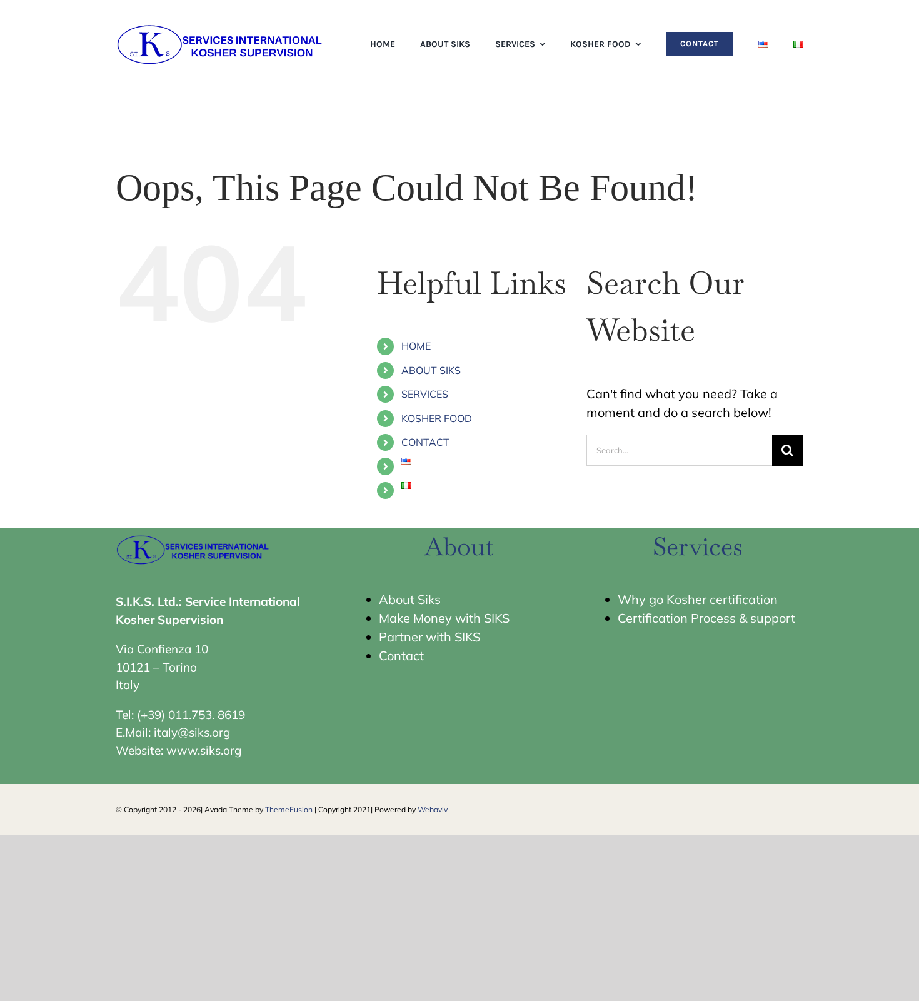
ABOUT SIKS (431, 370)
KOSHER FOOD (436, 418)
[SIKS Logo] (221, 25)
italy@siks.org (192, 732)
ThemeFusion (289, 809)
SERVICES (424, 394)
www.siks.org (203, 750)
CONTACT (425, 442)
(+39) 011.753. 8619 (191, 714)
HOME (416, 346)
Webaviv (433, 809)
